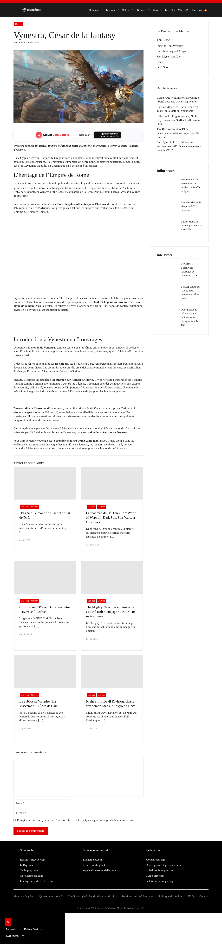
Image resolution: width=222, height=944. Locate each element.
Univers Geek (31, 929)
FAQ (191, 896)
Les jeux (110, 10)
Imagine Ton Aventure (170, 45)
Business (141, 10)
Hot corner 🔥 (199, 10)
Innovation (11, 929)
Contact (204, 896)
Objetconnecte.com (31, 875)
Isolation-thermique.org (159, 881)
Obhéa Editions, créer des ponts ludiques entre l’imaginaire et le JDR (189, 317)
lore (41, 302)
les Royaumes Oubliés (33, 165)
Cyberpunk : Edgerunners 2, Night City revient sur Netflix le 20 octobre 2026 (178, 120)
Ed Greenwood (56, 165)
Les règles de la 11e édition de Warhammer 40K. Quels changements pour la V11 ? (179, 146)
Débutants (94, 10)
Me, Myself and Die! (169, 56)
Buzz (155, 10)
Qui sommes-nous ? (50, 896)
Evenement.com (92, 859)
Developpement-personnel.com (164, 865)
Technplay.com (29, 870)
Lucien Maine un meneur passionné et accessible (191, 225)
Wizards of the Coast (52, 191)
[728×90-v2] (72, 329)
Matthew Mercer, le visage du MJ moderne (191, 206)
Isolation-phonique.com (160, 870)
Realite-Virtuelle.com (32, 859)
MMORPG (184, 10)
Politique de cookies (171, 896)
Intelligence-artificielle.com (36, 881)
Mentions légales (23, 896)
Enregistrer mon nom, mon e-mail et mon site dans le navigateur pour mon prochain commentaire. (75, 820)
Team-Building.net (94, 865)
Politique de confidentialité (137, 896)
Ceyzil (160, 61)
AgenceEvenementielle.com (99, 870)
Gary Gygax (20, 157)
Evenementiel (13, 935)
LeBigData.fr (28, 865)
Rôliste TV (163, 40)
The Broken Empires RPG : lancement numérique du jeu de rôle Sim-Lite (178, 133)
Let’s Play (170, 10)
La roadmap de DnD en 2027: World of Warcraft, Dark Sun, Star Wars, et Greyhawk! (111, 517)
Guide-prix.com (155, 875)
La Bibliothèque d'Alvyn (171, 51)
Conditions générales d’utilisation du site (92, 896)
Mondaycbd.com (155, 859)
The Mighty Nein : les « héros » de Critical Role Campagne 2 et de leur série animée (110, 611)
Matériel (126, 10)
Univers (18, 24)
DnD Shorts (164, 67)
